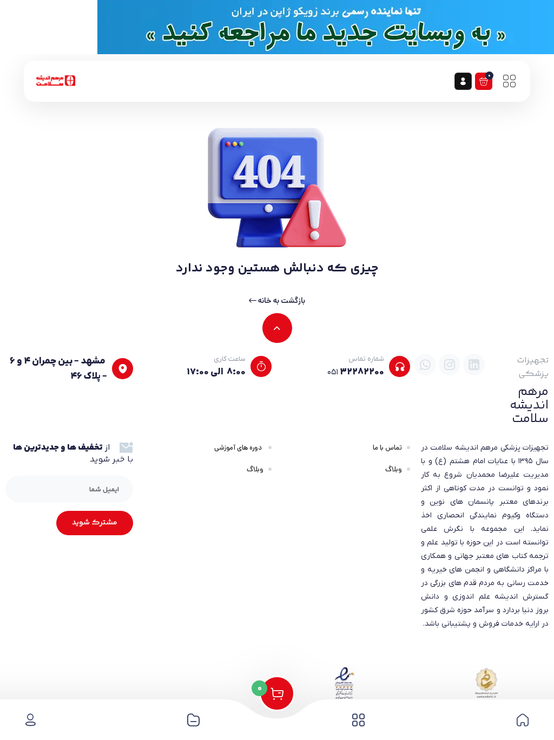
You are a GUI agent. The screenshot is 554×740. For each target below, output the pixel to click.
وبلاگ (393, 469)
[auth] (463, 81)
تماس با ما (387, 448)
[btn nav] (509, 81)
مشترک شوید (94, 523)
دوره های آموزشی (238, 448)
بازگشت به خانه (280, 300)
